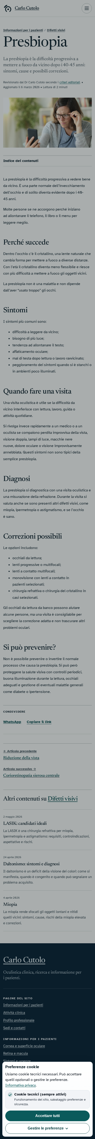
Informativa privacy (20, 1085)
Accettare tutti (47, 1116)
